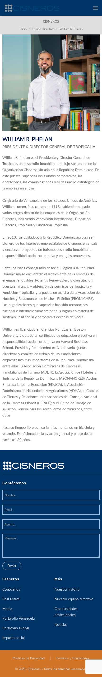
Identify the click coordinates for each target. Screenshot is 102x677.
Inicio (23, 29)
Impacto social (13, 637)
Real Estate (11, 599)
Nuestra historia (67, 589)
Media (7, 608)
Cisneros (10, 579)
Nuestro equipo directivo (74, 599)
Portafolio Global (15, 628)
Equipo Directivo (43, 29)
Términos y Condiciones (72, 658)
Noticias (61, 624)
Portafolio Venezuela (18, 618)
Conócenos (11, 589)
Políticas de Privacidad (29, 658)
